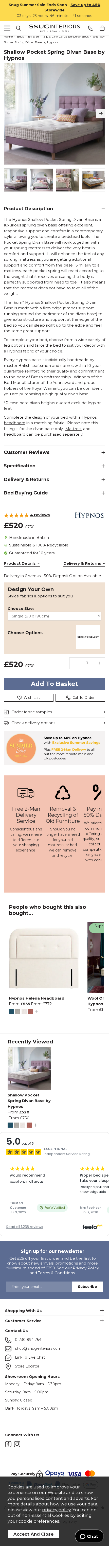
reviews (40, 514)
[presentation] (8, 113)
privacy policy (56, 1509)
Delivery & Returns (82, 563)
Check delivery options (33, 722)
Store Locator (26, 1366)
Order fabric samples (31, 711)
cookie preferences (39, 1521)
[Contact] (90, 28)
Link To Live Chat (29, 1357)
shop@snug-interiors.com (37, 1348)
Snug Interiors (54, 28)
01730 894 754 (27, 1339)
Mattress (73, 428)
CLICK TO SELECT (88, 637)
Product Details (20, 563)
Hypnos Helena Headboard (36, 998)
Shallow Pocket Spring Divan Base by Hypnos (29, 1101)
